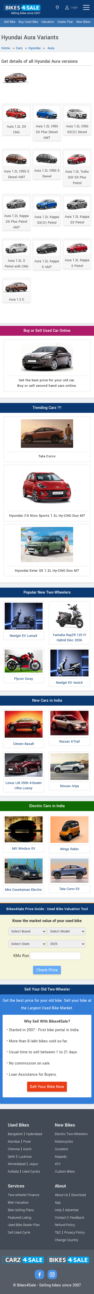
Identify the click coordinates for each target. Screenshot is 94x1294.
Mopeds (61, 1156)
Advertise (72, 1210)
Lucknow (25, 1156)
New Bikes (83, 22)
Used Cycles (31, 1171)
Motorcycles (64, 1141)
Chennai (14, 1149)
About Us (61, 1195)
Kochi (27, 1149)
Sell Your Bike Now (47, 1087)
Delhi (11, 1156)
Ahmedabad (17, 1164)
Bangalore (15, 1134)
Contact (60, 1217)
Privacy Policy (74, 1232)
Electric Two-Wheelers (71, 1134)
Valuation (47, 22)
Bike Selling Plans (21, 1210)
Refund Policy (65, 1225)
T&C (58, 1232)
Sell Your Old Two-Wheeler (47, 989)
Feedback (77, 1217)
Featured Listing (19, 1217)
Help (58, 1210)
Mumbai (14, 1141)
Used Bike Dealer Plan (24, 1225)
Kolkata (13, 1171)
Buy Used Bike (28, 22)
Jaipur (33, 1164)
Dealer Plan (65, 22)
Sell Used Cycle (19, 1232)
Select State (57, 7)
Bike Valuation (18, 1202)
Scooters (61, 1149)
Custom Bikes (65, 1171)
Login (74, 7)
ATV (58, 1164)
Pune (27, 1141)
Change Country (66, 1240)
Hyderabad (34, 1134)
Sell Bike (9, 22)
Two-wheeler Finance (23, 1195)
